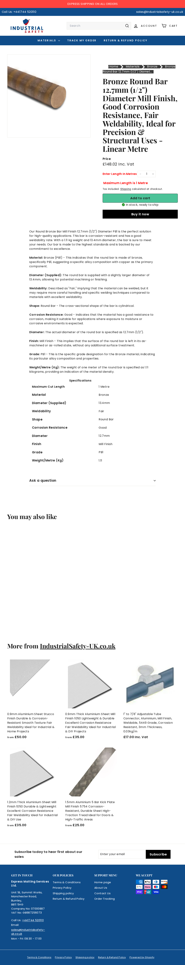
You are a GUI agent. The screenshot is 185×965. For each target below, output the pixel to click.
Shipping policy (63, 893)
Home (113, 66)
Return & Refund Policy (125, 40)
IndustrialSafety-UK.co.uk (77, 646)
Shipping (125, 189)
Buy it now (140, 214)
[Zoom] (48, 96)
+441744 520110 (33, 920)
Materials (47, 40)
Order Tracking (104, 899)
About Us (100, 888)
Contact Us (102, 893)
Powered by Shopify (142, 957)
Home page (102, 882)
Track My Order (81, 40)
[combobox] (99, 26)
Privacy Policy (62, 888)
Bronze (152, 66)
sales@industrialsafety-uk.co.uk (28, 932)
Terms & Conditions (67, 882)
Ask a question (42, 480)
